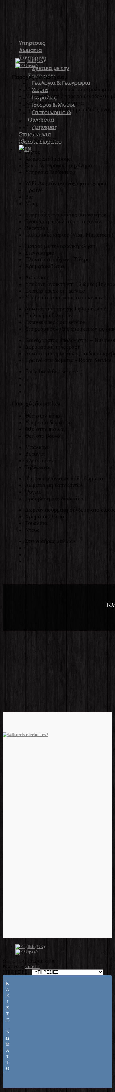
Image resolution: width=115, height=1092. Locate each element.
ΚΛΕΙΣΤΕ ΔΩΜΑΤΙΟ (7, 1026)
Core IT (32, 966)
